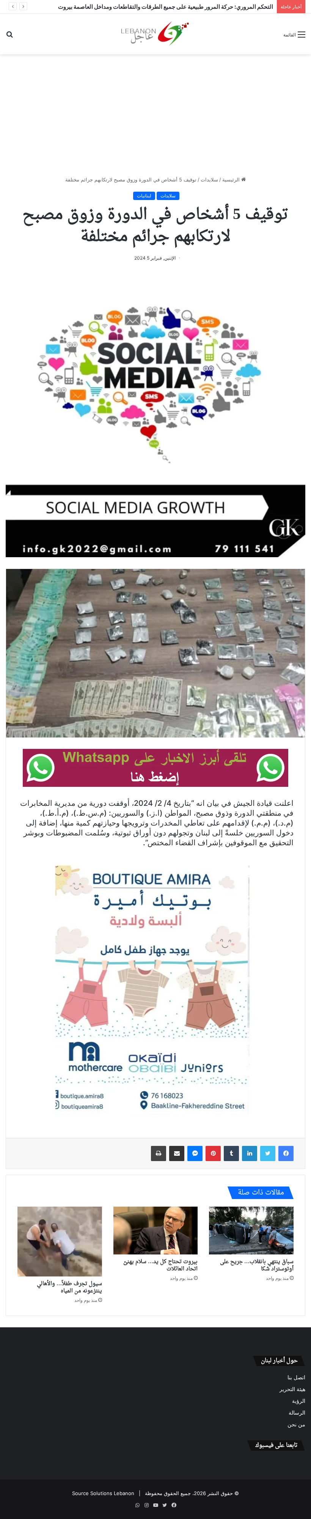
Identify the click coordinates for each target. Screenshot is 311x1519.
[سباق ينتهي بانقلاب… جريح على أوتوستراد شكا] (251, 1230)
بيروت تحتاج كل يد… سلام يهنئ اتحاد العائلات (160, 1265)
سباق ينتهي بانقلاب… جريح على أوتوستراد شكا (257, 1265)
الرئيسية (231, 179)
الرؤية (298, 1401)
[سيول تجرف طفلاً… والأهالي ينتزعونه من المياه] (59, 1241)
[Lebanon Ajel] (155, 34)
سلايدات (209, 179)
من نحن (296, 1424)
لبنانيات (144, 196)
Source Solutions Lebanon (103, 1493)
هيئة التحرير (292, 1389)
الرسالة (297, 1413)
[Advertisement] (155, 115)
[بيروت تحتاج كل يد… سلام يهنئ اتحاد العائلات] (155, 1230)
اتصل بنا (296, 1377)
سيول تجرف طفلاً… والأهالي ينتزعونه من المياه (69, 1287)
